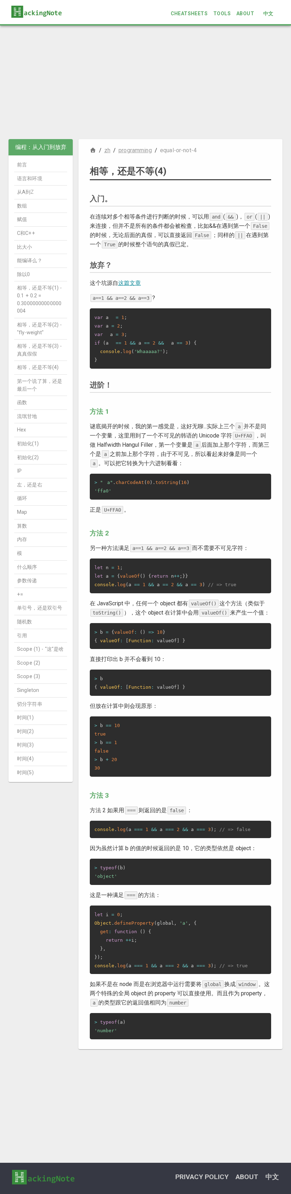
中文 (268, 13)
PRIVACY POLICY (202, 1177)
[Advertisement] (145, 82)
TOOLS (222, 13)
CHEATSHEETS (189, 13)
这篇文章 (129, 283)
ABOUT (245, 13)
